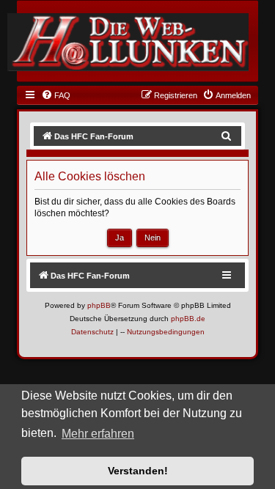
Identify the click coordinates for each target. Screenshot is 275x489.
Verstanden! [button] (138, 471)
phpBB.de (188, 319)
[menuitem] (55, 95)
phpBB (99, 305)
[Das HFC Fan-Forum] (128, 41)
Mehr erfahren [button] (98, 433)
